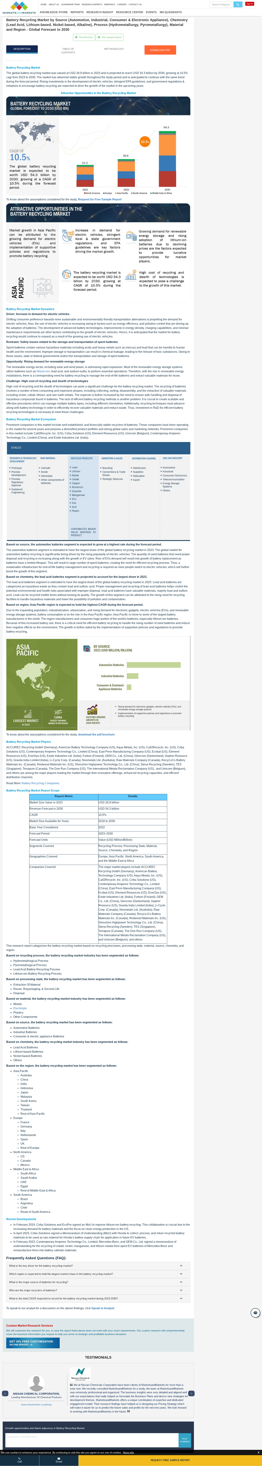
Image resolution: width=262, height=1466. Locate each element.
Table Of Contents (68, 50)
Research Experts (92, 4)
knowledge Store (54, 12)
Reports (77, 12)
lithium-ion (43, 371)
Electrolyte (20, 1008)
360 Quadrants (171, 12)
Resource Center (129, 12)
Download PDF (160, 50)
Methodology (114, 48)
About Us (54, 4)
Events (151, 12)
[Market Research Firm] (19, 7)
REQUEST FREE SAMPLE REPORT (170, 1460)
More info (128, 1452)
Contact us (135, 4)
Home (44, 4)
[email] (255, 1312)
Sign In (249, 3)
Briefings (109, 4)
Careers (122, 4)
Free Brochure (86, 37)
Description (22, 48)
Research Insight (99, 12)
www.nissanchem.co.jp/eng (36, 1404)
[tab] (98, 1266)
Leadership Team (70, 4)
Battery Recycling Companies (40, 783)
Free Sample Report (111, 37)
